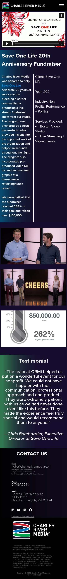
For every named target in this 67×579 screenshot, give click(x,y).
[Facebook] (30, 510)
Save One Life (11, 85)
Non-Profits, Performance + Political (50, 106)
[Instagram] (25, 510)
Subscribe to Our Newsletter (23, 516)
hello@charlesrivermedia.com (31, 466)
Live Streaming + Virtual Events (50, 139)
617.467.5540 (20, 484)
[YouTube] (19, 510)
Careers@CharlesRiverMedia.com (26, 474)
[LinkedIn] (13, 510)
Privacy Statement (33, 574)
